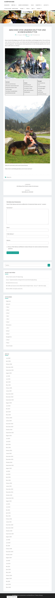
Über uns (13, 5)
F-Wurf (7, 307)
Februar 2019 (9, 575)
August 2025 (9, 373)
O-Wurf (7, 339)
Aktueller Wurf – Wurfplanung (11, 8)
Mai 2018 (8, 581)
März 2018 (8, 587)
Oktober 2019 (9, 554)
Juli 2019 (8, 560)
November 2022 (9, 459)
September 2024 (10, 400)
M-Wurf (7, 331)
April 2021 (8, 513)
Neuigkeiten (6, 5)
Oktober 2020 (9, 530)
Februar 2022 (9, 483)
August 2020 (9, 536)
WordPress (31, 595)
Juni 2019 (8, 563)
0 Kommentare (36, 34)
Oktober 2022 (9, 462)
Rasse (32, 5)
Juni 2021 (8, 507)
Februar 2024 (9, 417)
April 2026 (8, 361)
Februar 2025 (9, 388)
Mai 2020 (8, 545)
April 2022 (8, 477)
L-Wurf (7, 328)
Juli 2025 (8, 376)
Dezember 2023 (9, 423)
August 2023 (9, 435)
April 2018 (8, 584)
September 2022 (10, 465)
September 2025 (10, 370)
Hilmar (28, 34)
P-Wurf (7, 342)
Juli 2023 (8, 438)
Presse (28, 8)
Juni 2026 (8, 358)
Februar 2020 (9, 548)
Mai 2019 (8, 566)
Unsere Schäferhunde (23, 5)
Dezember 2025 (9, 367)
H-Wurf (7, 313)
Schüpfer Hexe (9, 1)
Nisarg (41, 595)
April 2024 (8, 411)
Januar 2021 (9, 522)
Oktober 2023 (9, 429)
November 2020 (9, 527)
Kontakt (39, 8)
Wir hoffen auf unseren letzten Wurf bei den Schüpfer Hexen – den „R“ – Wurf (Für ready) (26, 285)
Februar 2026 (9, 364)
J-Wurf (7, 319)
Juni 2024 (8, 405)
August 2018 (9, 578)
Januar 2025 (9, 391)
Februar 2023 (9, 450)
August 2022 (9, 468)
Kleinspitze (38, 5)
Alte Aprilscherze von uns (12, 282)
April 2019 (8, 569)
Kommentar (10, 207)
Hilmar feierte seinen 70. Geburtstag (14, 276)
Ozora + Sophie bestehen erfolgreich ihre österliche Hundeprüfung (21, 279)
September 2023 (10, 432)
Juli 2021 (8, 504)
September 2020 (10, 533)
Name (8, 227)
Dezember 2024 (9, 394)
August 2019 (9, 557)
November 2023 (9, 426)
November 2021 (9, 492)
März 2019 (8, 572)
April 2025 (8, 382)
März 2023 (8, 447)
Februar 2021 (9, 519)
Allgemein (9, 177)
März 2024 (8, 414)
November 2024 (9, 396)
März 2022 (8, 480)
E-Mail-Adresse (10, 234)
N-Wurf (7, 334)
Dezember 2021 (9, 489)
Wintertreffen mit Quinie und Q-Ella (14, 288)
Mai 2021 (8, 510)
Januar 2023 (9, 453)
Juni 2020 (8, 542)
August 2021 (9, 501)
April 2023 (8, 444)
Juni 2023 (8, 441)
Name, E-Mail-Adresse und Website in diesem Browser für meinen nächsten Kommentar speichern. (28, 247)
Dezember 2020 (9, 524)
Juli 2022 (8, 471)
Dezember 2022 (9, 456)
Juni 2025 (8, 379)
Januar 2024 (9, 420)
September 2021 (10, 498)
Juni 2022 (8, 474)
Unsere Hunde (9, 345)
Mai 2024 (8, 408)
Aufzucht (46, 5)
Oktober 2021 (9, 495)
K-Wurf (7, 322)
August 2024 (9, 402)
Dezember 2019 (9, 551)
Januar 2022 (9, 486)
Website (8, 240)
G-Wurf (7, 310)
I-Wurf (7, 316)
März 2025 (8, 385)
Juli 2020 (8, 539)
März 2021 (8, 516)
